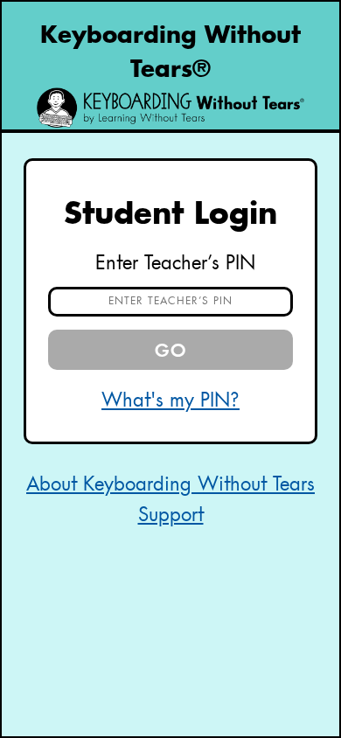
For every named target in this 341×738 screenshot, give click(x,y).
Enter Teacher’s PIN (175, 264)
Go (171, 352)
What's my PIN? (170, 401)
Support (171, 516)
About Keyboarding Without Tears (170, 485)
